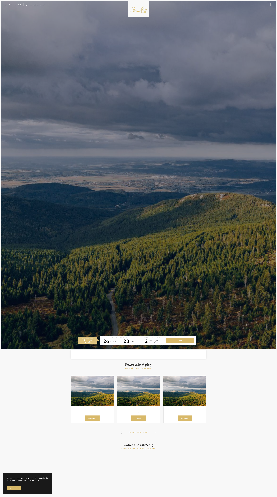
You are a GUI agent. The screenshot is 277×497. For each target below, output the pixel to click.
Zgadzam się (14, 488)
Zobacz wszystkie (138, 432)
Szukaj (179, 340)
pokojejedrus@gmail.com (38, 5)
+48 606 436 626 (13, 5)
